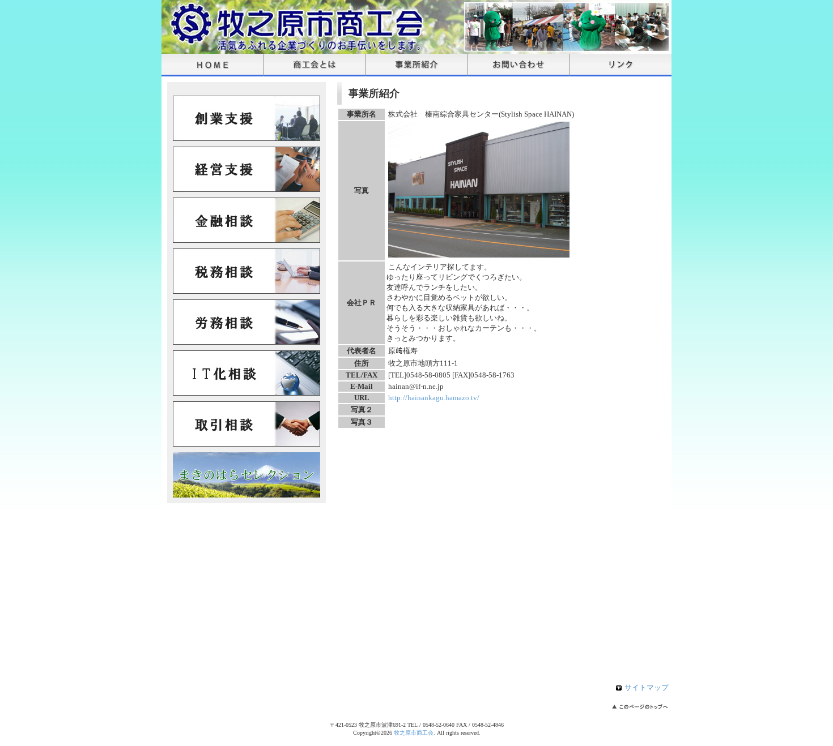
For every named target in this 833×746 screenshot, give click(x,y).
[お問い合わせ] (519, 65)
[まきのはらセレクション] (246, 495)
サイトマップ (646, 687)
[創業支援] (246, 138)
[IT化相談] (246, 393)
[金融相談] (246, 240)
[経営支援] (246, 189)
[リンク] (621, 65)
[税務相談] (246, 291)
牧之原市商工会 (414, 733)
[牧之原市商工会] (292, 48)
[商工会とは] (315, 65)
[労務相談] (246, 342)
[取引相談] (246, 444)
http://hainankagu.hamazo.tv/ (433, 397)
